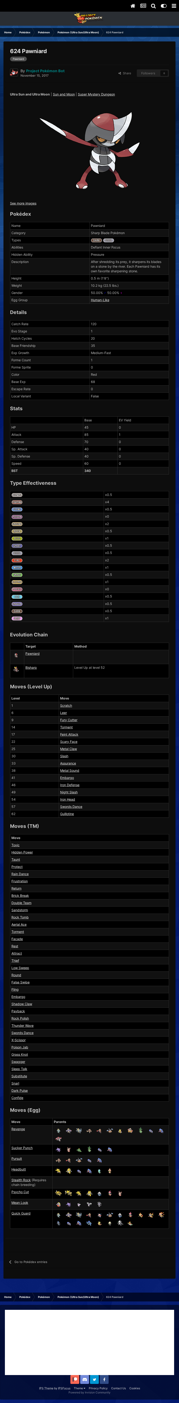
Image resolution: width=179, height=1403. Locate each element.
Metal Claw (68, 749)
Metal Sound (69, 770)
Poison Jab (19, 1047)
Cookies (134, 1388)
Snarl (15, 1083)
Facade (17, 939)
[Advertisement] (89, 1342)
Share (126, 73)
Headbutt (18, 1169)
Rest (14, 946)
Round (16, 975)
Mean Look (19, 1203)
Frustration (19, 881)
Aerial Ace (19, 924)
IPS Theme (46, 1388)
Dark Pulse (19, 1090)
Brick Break (20, 896)
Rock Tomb (20, 917)
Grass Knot (19, 1054)
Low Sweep (20, 968)
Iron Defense (69, 785)
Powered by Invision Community (89, 1392)
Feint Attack (69, 734)
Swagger (18, 1062)
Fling (15, 989)
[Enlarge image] (89, 150)
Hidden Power (22, 852)
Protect (17, 867)
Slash (64, 756)
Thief (15, 961)
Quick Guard (21, 1213)
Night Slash (69, 792)
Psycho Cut (20, 1192)
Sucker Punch (22, 1148)
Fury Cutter (68, 720)
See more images (23, 203)
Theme (79, 1388)
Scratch (66, 705)
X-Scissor (18, 1040)
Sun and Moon (64, 94)
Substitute (19, 1076)
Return (16, 888)
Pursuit (16, 1159)
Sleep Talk (19, 1069)
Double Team (21, 903)
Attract (16, 953)
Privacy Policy (98, 1388)
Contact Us (118, 1388)
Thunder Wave (22, 1026)
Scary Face (68, 742)
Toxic (15, 845)
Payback (18, 1011)
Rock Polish (20, 1018)
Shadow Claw (21, 1004)
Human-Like (100, 300)
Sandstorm (19, 910)
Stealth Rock (21, 1180)
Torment (66, 727)
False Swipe (20, 982)
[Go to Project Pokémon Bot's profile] (14, 72)
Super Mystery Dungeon (96, 94)
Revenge (18, 1129)
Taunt (15, 859)
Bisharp (31, 667)
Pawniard (32, 653)
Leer (63, 713)
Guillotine (67, 814)
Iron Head (67, 799)
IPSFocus (64, 1388)
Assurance (68, 763)
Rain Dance (20, 874)
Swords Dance (71, 807)
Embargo (67, 778)
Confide (17, 1098)
